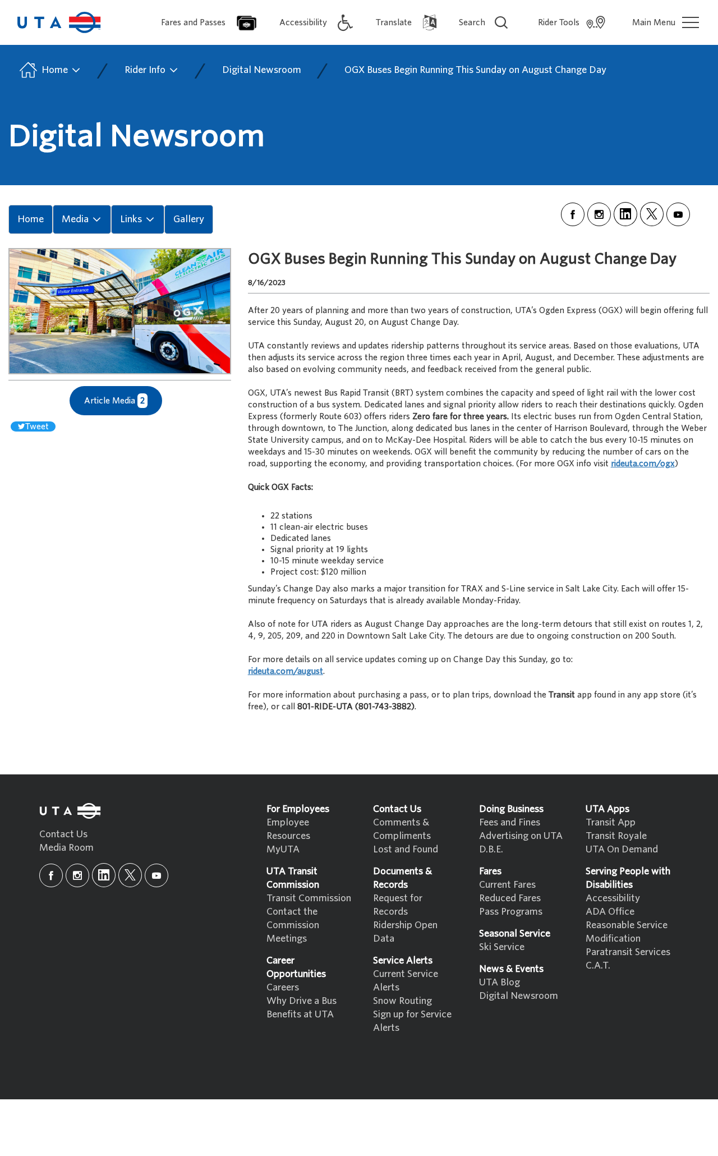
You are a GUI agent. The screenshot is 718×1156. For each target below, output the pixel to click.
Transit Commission (308, 898)
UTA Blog (499, 982)
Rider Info (146, 70)
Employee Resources (288, 829)
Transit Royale (616, 836)
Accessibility (613, 898)
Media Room (66, 847)
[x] (652, 214)
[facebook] (572, 214)
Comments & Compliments (402, 829)
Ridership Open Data (405, 932)
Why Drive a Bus (301, 1001)
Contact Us (63, 834)
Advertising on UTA (521, 836)
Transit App (611, 822)
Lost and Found (405, 849)
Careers (282, 987)
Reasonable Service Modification (627, 932)
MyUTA (283, 849)
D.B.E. (491, 849)
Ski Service (501, 947)
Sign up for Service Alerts (412, 1021)
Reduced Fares (510, 898)
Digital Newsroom (261, 70)
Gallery (188, 219)
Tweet (37, 426)
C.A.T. (598, 965)
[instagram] (599, 214)
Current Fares (507, 884)
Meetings (286, 938)
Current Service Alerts (405, 981)
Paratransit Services (628, 952)
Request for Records (397, 905)
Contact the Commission (292, 918)
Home (54, 70)
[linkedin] (625, 214)
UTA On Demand (622, 849)
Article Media (114, 400)
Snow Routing (402, 1001)
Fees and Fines (509, 822)
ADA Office (610, 911)
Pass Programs (510, 911)
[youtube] (678, 214)
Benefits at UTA (300, 1014)
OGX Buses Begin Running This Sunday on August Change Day (475, 70)
